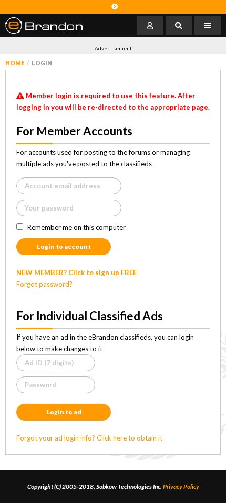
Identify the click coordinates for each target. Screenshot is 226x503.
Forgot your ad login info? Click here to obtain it (89, 438)
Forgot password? (44, 284)
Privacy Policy (181, 486)
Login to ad (63, 412)
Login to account (64, 246)
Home (14, 62)
